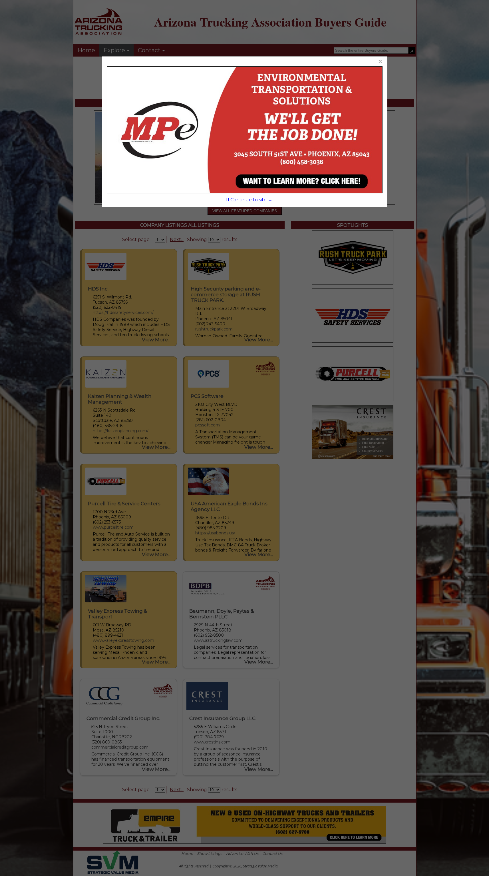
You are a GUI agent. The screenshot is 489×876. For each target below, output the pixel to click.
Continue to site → (249, 200)
